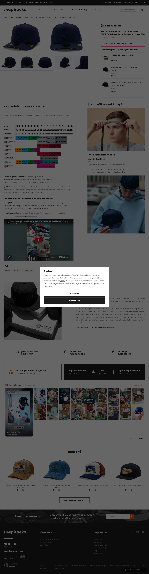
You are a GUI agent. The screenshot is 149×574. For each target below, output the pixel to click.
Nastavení (74, 294)
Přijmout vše (74, 300)
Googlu (62, 281)
